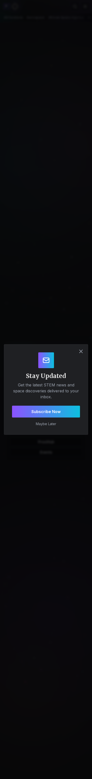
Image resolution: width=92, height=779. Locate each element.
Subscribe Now (46, 411)
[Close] (81, 351)
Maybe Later (46, 424)
